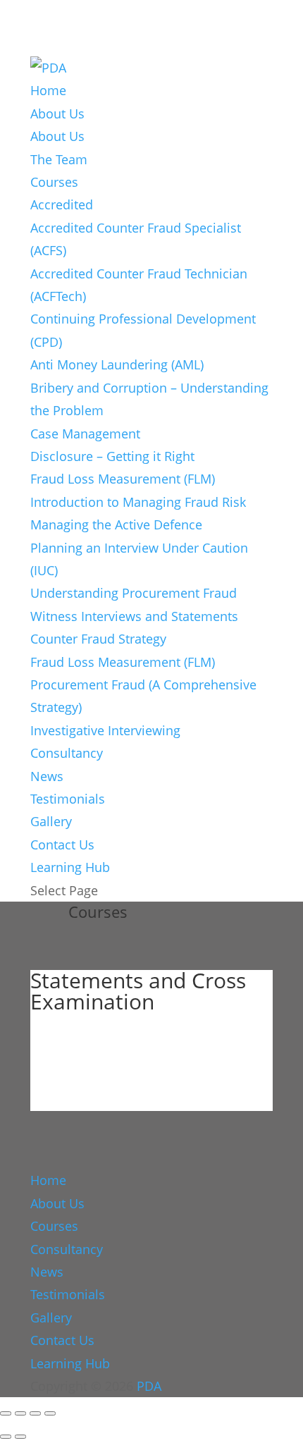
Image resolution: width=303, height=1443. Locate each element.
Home (48, 90)
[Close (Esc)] (50, 1413)
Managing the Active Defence (116, 524)
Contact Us (62, 844)
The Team (58, 159)
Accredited (61, 204)
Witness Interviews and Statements (134, 616)
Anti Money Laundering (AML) (117, 364)
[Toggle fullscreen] (20, 1413)
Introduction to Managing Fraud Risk (138, 501)
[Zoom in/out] (5, 1413)
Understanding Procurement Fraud (133, 592)
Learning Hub (70, 867)
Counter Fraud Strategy (98, 638)
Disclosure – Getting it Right (112, 456)
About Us (57, 113)
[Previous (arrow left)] (5, 1437)
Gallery (51, 821)
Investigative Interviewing (105, 730)
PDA (149, 1385)
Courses (54, 181)
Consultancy (66, 752)
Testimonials (67, 798)
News (46, 776)
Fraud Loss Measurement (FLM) (122, 478)
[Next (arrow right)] (20, 1437)
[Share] (35, 1413)
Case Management (85, 433)
